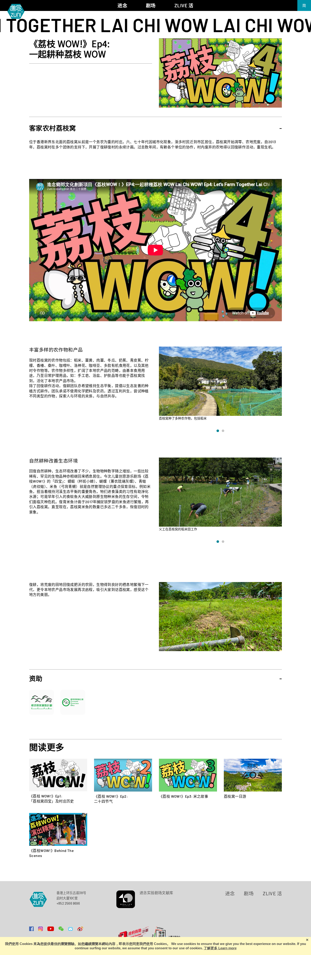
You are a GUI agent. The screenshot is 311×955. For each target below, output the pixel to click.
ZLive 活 (272, 893)
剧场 (249, 893)
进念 (230, 893)
